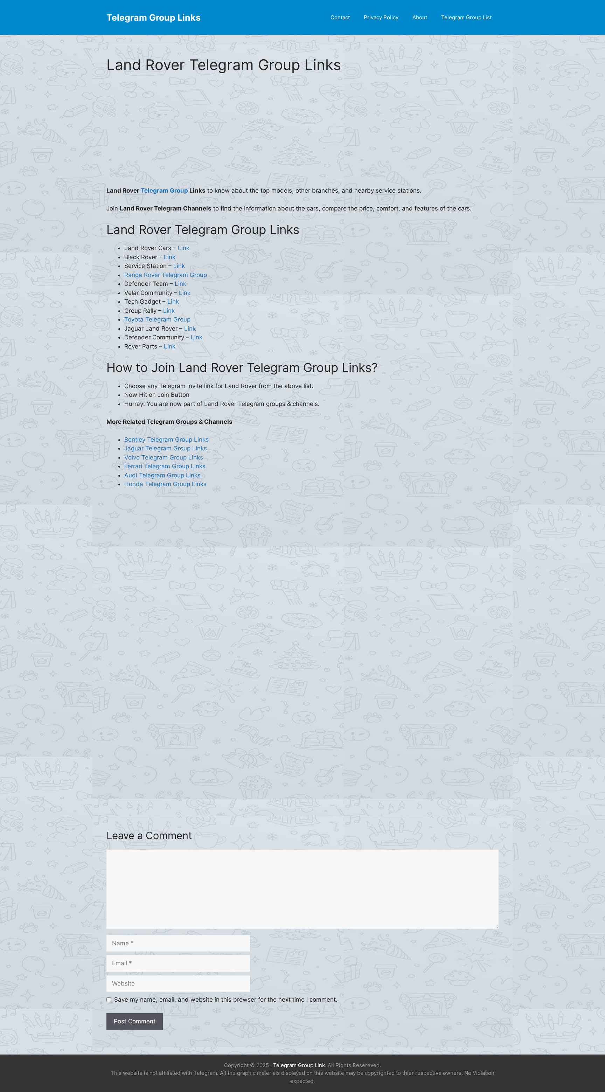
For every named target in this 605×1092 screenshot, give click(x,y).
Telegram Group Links (153, 17)
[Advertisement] (302, 134)
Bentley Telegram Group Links (166, 439)
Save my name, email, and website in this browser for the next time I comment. (226, 999)
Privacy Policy (381, 17)
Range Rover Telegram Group (165, 274)
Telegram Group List (466, 17)
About (419, 17)
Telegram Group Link (299, 1065)
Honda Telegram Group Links (165, 484)
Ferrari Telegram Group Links (165, 466)
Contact (340, 17)
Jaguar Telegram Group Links (165, 448)
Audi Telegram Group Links (162, 475)
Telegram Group (165, 190)
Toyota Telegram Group (157, 319)
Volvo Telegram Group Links (163, 457)
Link (183, 247)
